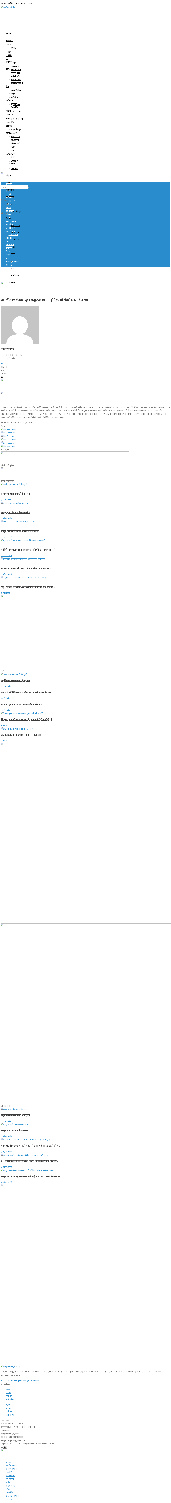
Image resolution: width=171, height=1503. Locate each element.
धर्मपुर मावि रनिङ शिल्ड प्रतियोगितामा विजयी (20, 531)
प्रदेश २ (8, 218)
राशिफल (9, 115)
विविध (8, 133)
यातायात (14, 163)
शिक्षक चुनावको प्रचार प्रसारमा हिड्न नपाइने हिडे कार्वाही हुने (26, 720)
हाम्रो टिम (9, 1396)
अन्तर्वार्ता (14, 104)
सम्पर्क (8, 1392)
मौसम (8, 176)
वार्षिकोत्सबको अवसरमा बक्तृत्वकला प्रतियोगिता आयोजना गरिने (28, 550)
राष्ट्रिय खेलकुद (16, 211)
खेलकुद (9, 126)
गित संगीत (14, 168)
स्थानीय (13, 48)
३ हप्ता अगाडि (6, 500)
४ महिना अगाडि (6, 1167)
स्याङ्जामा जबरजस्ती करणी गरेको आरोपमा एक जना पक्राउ (26, 568)
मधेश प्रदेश (15, 66)
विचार (13, 254)
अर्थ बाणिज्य (10, 197)
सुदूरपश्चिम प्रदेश (17, 119)
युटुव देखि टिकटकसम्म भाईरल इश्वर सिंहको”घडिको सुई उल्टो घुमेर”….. (31, 1146)
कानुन (13, 93)
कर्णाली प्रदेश (16, 112)
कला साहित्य (15, 225)
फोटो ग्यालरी (15, 240)
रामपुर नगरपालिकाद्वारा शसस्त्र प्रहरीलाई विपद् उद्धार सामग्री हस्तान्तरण (31, 1176)
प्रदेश (8, 69)
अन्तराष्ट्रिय (10, 122)
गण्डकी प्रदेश (15, 97)
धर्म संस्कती (15, 140)
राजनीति (14, 133)
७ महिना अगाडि (6, 537)
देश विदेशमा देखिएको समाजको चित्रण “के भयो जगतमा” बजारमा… (30, 1161)
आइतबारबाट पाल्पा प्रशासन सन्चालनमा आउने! (21, 735)
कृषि (12, 97)
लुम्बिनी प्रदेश (15, 76)
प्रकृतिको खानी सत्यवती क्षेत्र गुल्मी (15, 494)
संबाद (13, 268)
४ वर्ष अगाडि (5, 725)
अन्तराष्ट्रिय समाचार (12, 261)
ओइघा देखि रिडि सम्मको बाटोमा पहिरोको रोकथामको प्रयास (26, 692)
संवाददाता (10, 118)
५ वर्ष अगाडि (5, 741)
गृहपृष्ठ (8, 33)
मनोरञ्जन (9, 100)
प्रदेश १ (13, 63)
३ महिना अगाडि (6, 518)
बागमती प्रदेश (16, 69)
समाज (13, 153)
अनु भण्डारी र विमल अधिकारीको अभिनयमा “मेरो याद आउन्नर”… (28, 587)
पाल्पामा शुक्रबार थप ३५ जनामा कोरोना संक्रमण (21, 704)
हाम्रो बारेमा (10, 1399)
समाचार (9, 45)
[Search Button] (29, 187)
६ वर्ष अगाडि (5, 698)
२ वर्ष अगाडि (5, 593)
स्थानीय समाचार (11, 1465)
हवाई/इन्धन (15, 275)
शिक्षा (13, 247)
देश (7, 87)
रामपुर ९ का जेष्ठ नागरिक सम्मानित (15, 513)
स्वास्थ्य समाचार (11, 1469)
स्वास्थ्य (9, 52)
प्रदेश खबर (10, 211)
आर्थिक (9, 56)
